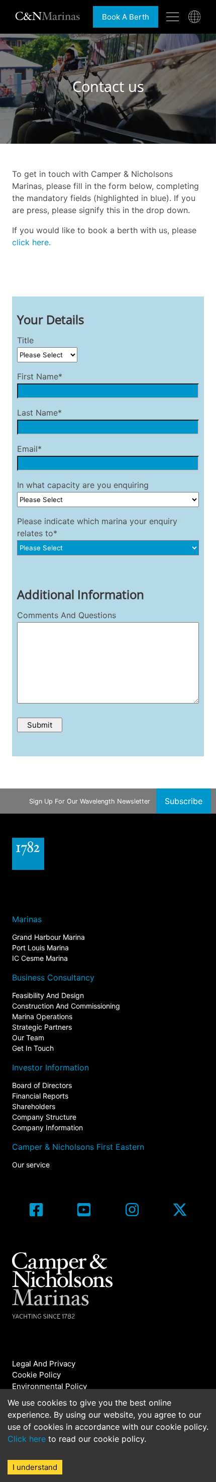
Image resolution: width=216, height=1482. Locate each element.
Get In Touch (33, 1048)
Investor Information (50, 1067)
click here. (31, 242)
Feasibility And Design (48, 995)
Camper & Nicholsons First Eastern (78, 1147)
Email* (29, 449)
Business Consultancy (53, 977)
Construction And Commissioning (66, 1006)
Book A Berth (125, 17)
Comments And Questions (66, 615)
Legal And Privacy (43, 1363)
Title (25, 340)
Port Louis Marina (40, 947)
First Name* (39, 376)
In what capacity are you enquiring (83, 485)
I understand (35, 1467)
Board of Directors (42, 1085)
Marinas (27, 919)
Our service (31, 1164)
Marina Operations (42, 1016)
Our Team (28, 1037)
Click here (27, 1439)
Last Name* (39, 413)
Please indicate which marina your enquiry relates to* (97, 527)
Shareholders (33, 1106)
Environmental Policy (49, 1386)
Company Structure (44, 1117)
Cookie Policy (36, 1374)
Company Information (47, 1127)
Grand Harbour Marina (48, 937)
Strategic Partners (42, 1027)
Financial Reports (40, 1096)
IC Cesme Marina (40, 958)
